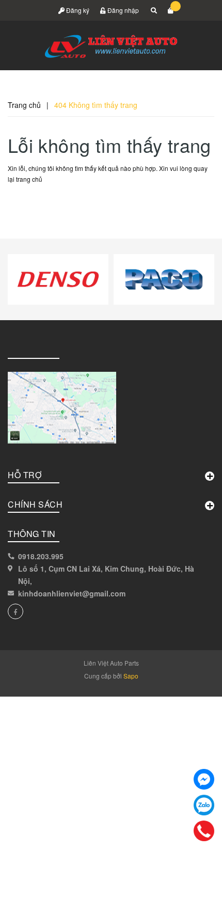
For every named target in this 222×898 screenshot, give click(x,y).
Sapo (130, 675)
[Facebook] (204, 779)
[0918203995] (204, 831)
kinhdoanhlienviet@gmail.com (71, 593)
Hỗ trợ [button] (24, 475)
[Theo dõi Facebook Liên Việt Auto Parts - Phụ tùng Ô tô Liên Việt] (15, 611)
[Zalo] (204, 805)
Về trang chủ (42, 202)
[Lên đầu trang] (190, 877)
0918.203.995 (41, 556)
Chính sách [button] (35, 504)
